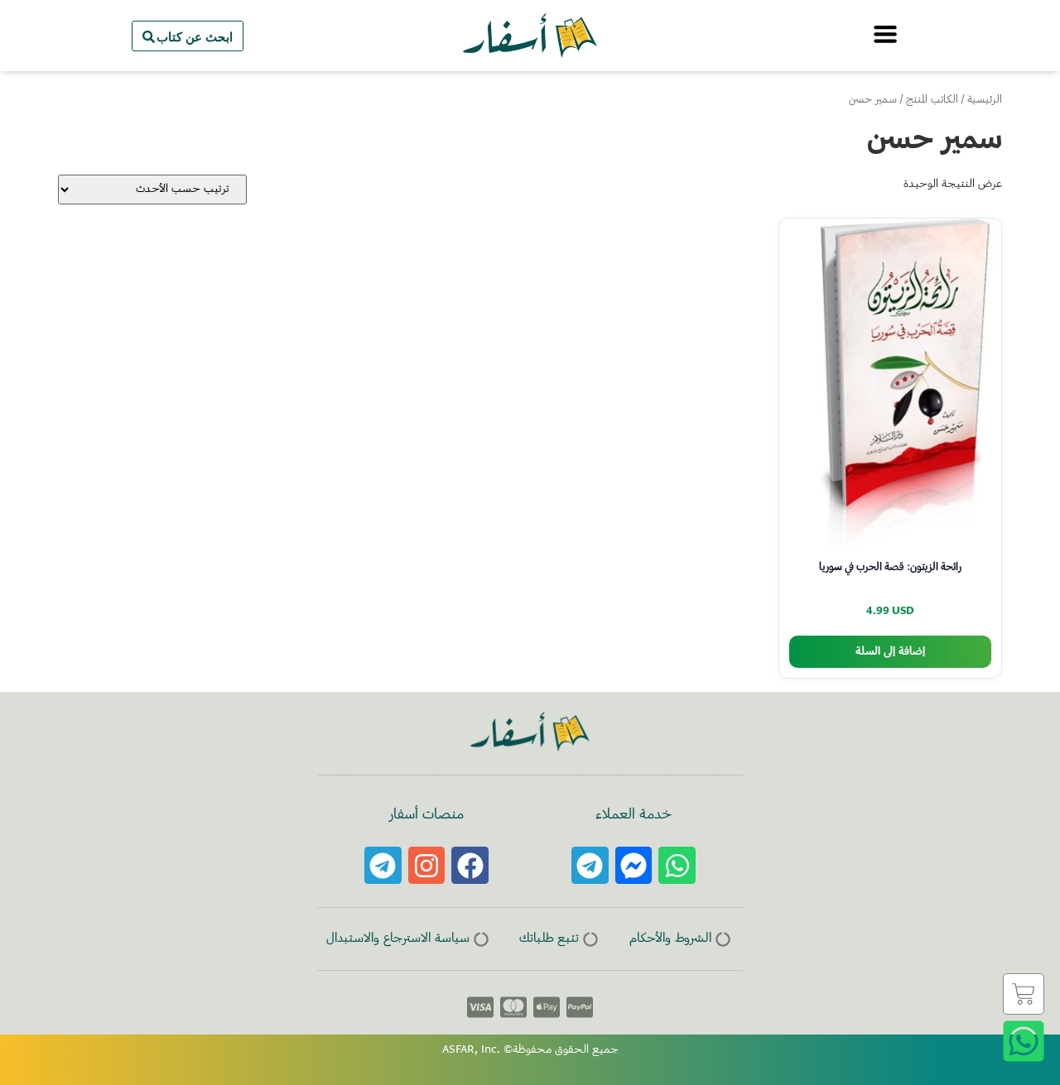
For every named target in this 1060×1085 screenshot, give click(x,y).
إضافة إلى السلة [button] (890, 652)
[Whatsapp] (677, 865)
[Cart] (1023, 994)
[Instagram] (427, 865)
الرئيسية (984, 100)
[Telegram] (590, 865)
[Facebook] (470, 865)
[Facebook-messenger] (634, 865)
